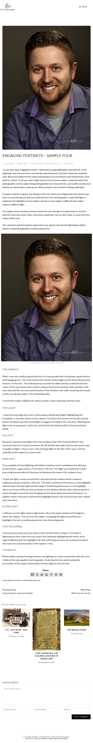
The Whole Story (76, 630)
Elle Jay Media (40, 738)
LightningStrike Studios (58, 738)
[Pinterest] (51, 574)
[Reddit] (42, 574)
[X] (37, 574)
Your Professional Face (52, 164)
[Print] (56, 574)
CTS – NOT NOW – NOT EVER (16, 631)
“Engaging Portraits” (28, 169)
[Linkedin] (46, 574)
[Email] (61, 574)
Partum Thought (37, 164)
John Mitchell (9, 164)
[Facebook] (32, 574)
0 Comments (68, 164)
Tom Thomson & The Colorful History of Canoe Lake (46, 656)
